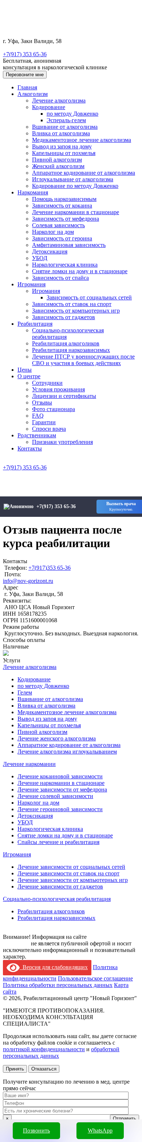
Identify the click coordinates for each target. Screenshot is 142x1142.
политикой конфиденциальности (44, 1049)
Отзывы (42, 402)
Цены (24, 370)
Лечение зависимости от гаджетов (60, 886)
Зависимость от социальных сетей (89, 297)
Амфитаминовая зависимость (69, 245)
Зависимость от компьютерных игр (76, 310)
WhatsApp (100, 1130)
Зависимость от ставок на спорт (71, 304)
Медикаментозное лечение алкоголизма (81, 140)
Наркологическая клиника (65, 265)
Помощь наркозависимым (64, 199)
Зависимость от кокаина (62, 205)
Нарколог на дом (53, 232)
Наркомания (32, 192)
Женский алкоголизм (58, 166)
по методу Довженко (72, 114)
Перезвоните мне (25, 74)
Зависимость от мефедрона (65, 219)
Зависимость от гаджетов (63, 317)
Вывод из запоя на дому (62, 146)
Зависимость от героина (62, 238)
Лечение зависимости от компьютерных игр (72, 880)
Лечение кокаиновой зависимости (60, 776)
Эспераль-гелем (66, 120)
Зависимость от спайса (60, 278)
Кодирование (48, 107)
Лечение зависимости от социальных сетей (71, 867)
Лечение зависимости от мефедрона (62, 789)
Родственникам (36, 435)
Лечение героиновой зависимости (60, 809)
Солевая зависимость (58, 225)
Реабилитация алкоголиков (65, 343)
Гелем (24, 692)
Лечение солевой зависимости (55, 796)
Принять (15, 1069)
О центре (28, 376)
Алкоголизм (32, 94)
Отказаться (43, 1069)
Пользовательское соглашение (95, 978)
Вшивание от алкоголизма (65, 127)
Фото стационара (53, 409)
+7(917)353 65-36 (49, 568)
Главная (27, 87)
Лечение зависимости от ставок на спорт (68, 873)
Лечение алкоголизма (59, 100)
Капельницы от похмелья (63, 153)
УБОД (39, 258)
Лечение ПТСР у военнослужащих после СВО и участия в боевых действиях (83, 359)
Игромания (31, 284)
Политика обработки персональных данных (58, 985)
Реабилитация (34, 324)
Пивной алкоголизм (57, 159)
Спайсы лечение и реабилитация (58, 842)
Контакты (29, 448)
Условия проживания (58, 389)
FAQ (38, 416)
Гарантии (44, 422)
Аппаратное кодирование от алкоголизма (83, 173)
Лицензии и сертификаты (64, 396)
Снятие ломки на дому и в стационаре (79, 271)
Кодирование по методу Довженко (75, 186)
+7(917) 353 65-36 (25, 54)
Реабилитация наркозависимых (71, 350)
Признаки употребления (62, 442)
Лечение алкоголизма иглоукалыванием (67, 751)
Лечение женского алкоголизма (56, 738)
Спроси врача (49, 429)
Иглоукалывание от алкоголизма (72, 179)
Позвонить (36, 1130)
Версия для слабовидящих (54, 967)
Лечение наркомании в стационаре (75, 212)
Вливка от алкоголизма (61, 133)
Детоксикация (49, 251)
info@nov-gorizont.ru (28, 581)
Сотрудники (47, 383)
